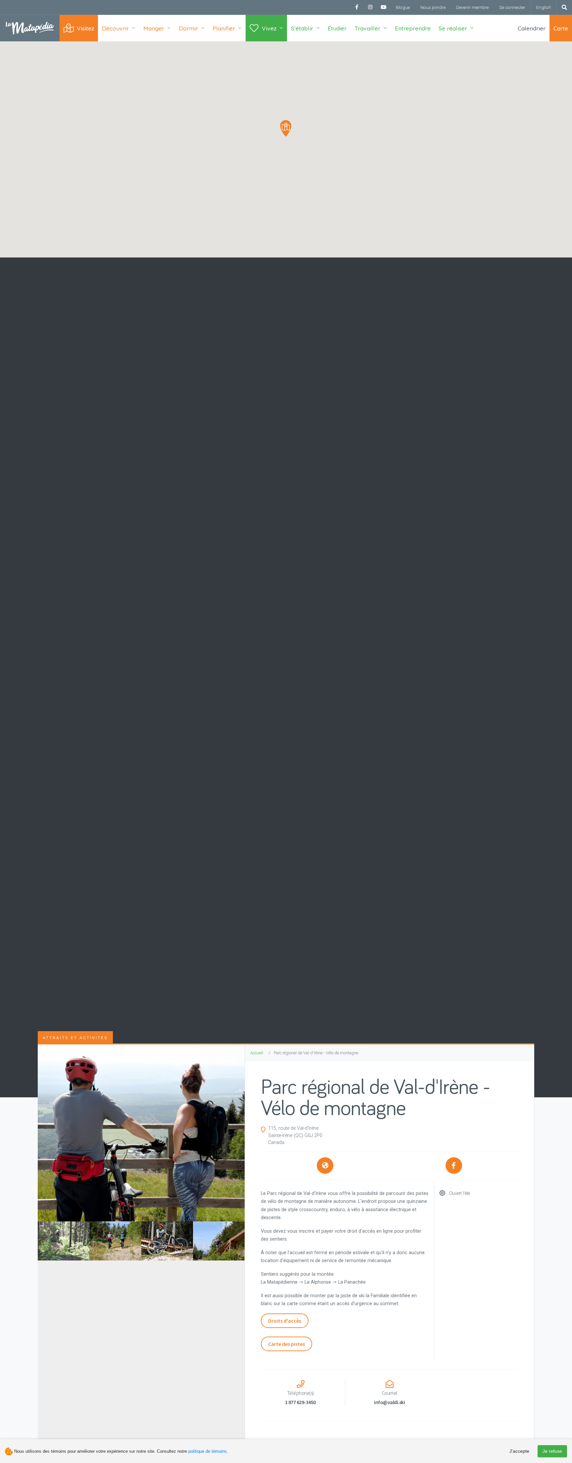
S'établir (302, 28)
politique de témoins (207, 1451)
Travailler (367, 28)
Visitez (85, 28)
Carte (560, 28)
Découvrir (115, 28)
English (543, 7)
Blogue (403, 7)
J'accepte (519, 1451)
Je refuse (552, 1451)
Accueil (256, 1052)
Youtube (383, 7)
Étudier (337, 28)
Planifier (224, 28)
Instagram (370, 7)
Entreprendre (413, 28)
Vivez (269, 28)
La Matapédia (30, 28)
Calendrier (532, 28)
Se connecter (512, 7)
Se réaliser (453, 28)
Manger (153, 28)
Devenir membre (472, 7)
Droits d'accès (284, 1320)
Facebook (357, 7)
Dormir (188, 28)
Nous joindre (433, 7)
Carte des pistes (286, 1344)
